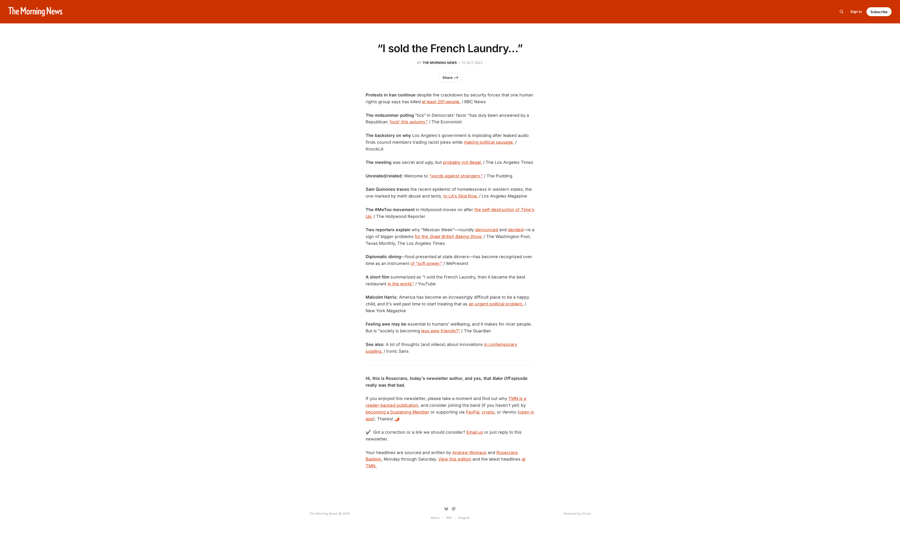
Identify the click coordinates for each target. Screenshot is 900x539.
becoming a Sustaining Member (397, 412)
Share (447, 77)
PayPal (472, 412)
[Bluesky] (446, 509)
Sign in (856, 11)
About (435, 518)
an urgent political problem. (496, 303)
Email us (474, 432)
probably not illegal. (462, 162)
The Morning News (440, 63)
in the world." (401, 283)
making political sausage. (489, 142)
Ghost (586, 513)
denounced (486, 229)
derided (515, 229)
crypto (488, 412)
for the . (449, 236)
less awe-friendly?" (440, 330)
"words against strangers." (456, 175)
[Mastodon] (454, 509)
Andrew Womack (469, 452)
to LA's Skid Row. (460, 196)
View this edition (454, 459)
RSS (449, 518)
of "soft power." (426, 263)
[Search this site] (841, 11)
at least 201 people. (441, 101)
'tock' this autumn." (408, 121)
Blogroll (463, 518)
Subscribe (879, 12)
